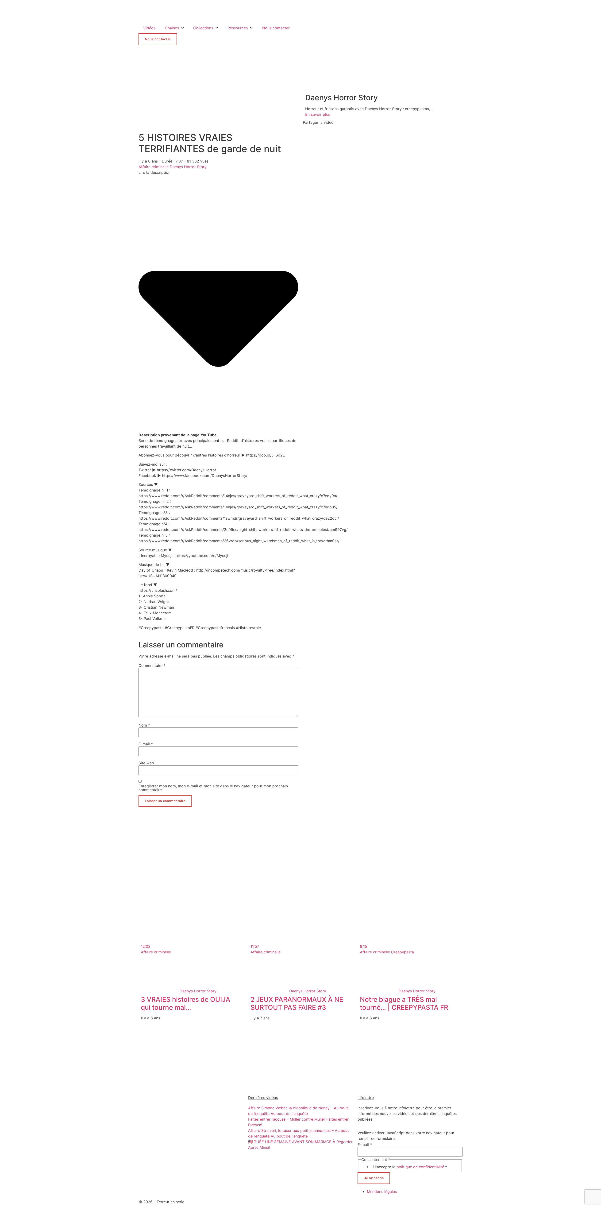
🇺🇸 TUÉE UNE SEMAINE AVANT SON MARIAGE (289, 1141)
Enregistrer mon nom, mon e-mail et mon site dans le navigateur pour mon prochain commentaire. (213, 788)
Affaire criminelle (154, 166)
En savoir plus (317, 114)
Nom (144, 725)
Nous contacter (276, 28)
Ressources (237, 28)
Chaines (172, 28)
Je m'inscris (374, 1178)
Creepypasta (402, 952)
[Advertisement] (218, 848)
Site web (146, 763)
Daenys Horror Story (188, 166)
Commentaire (152, 665)
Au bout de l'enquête (289, 1113)
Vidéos (149, 28)
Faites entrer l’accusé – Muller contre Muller (286, 1119)
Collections (203, 28)
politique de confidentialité (420, 1166)
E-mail (146, 744)
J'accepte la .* (410, 1167)
